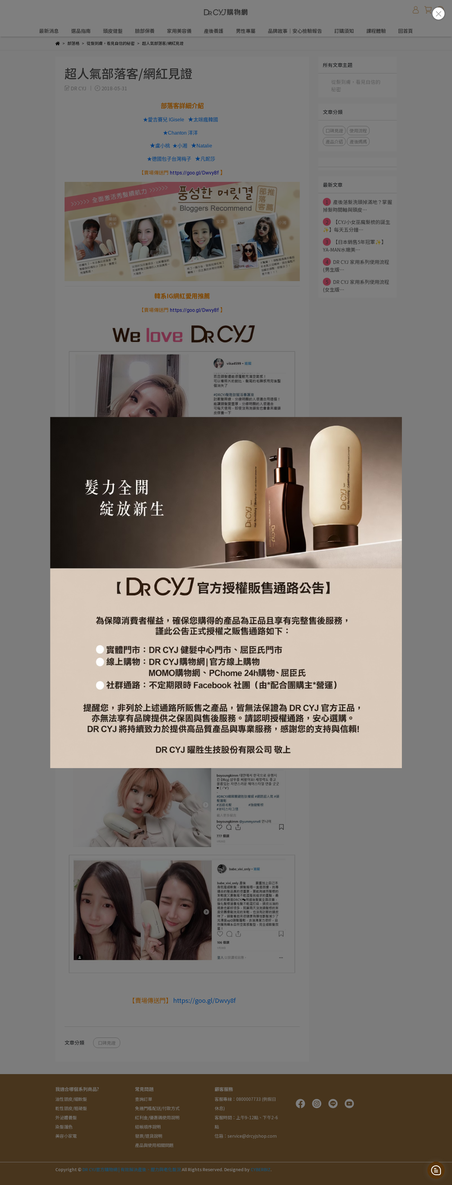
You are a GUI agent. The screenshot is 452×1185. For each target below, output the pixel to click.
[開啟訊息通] (436, 1170)
